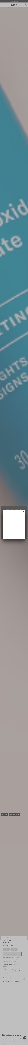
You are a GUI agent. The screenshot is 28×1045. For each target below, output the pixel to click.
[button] (23, 511)
